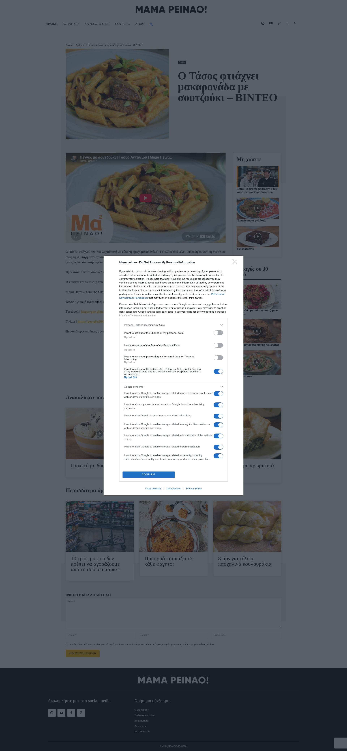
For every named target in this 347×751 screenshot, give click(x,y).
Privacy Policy (194, 488)
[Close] (236, 262)
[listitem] (173, 325)
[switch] (218, 332)
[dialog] (173, 375)
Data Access (173, 488)
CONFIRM (148, 474)
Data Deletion (153, 488)
